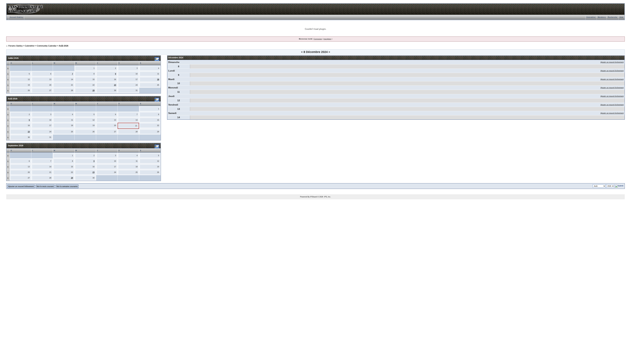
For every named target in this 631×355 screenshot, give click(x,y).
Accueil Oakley (16, 17)
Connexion (318, 39)
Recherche (612, 17)
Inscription (327, 39)
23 (115, 85)
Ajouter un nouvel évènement (612, 62)
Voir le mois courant (45, 186)
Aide (621, 17)
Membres (602, 17)
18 (158, 79)
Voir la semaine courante (67, 186)
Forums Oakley (15, 46)
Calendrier (591, 17)
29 (93, 90)
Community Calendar (47, 46)
